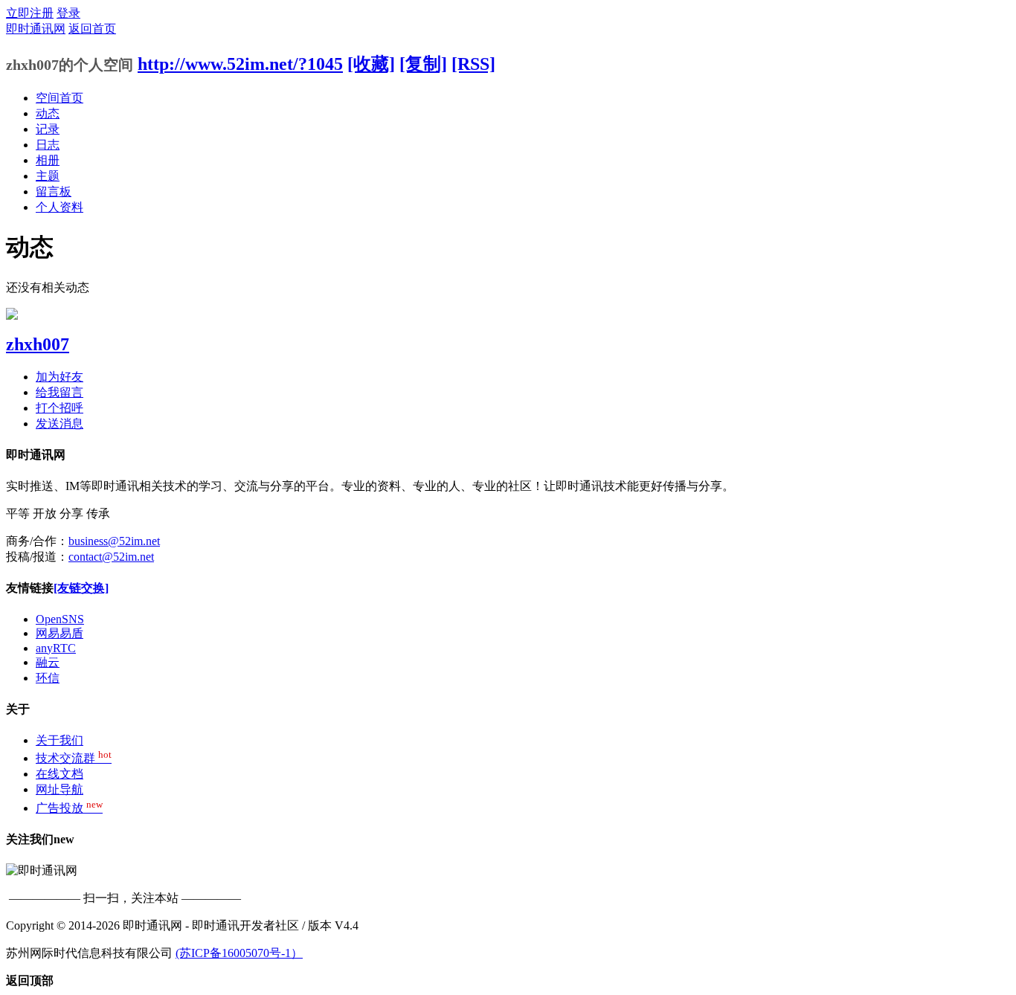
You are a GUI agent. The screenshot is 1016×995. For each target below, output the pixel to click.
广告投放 (69, 808)
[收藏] (371, 64)
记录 (48, 129)
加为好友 (59, 376)
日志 (48, 144)
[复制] (423, 64)
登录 (68, 13)
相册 (48, 160)
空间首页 (59, 97)
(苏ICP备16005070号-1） (239, 953)
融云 (48, 662)
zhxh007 (37, 344)
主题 (48, 176)
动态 (48, 113)
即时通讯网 (35, 28)
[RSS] (473, 64)
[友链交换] (81, 588)
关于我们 (59, 740)
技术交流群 (74, 758)
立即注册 (30, 13)
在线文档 (59, 773)
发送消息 (59, 423)
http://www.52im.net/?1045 (240, 64)
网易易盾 (59, 633)
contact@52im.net (111, 556)
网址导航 (59, 789)
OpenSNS (60, 619)
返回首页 (92, 28)
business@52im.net (114, 541)
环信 (48, 678)
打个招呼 (59, 408)
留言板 (53, 191)
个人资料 (59, 207)
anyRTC (56, 648)
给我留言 (59, 392)
